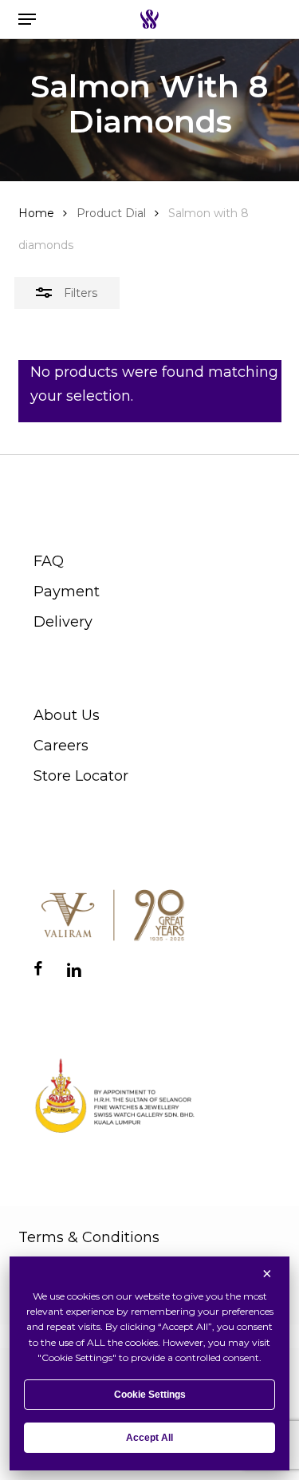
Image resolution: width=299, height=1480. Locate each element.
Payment (66, 591)
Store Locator (80, 776)
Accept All (149, 1437)
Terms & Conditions (88, 1237)
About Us (66, 715)
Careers (61, 745)
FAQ (48, 561)
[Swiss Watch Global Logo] (149, 19)
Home (36, 213)
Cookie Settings (150, 1394)
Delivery (62, 622)
